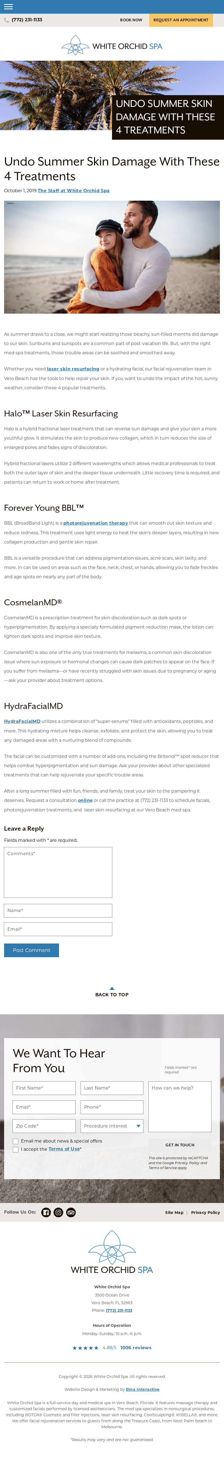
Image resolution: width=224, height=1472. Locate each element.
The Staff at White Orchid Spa (74, 191)
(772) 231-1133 (119, 1311)
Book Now (131, 20)
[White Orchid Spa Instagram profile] (58, 1212)
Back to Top (112, 995)
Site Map (174, 1213)
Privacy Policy (187, 1163)
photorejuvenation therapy (95, 523)
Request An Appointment (181, 20)
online (85, 801)
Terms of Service (163, 1168)
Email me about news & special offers (61, 1141)
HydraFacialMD (22, 722)
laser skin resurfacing (73, 369)
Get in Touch (180, 1145)
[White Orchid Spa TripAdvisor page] (71, 1212)
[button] (8, 7)
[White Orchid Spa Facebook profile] (46, 1212)
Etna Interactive (143, 1390)
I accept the (30, 1149)
